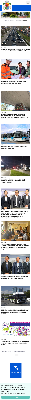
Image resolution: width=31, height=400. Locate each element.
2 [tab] (19, 15)
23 (13, 355)
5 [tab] (24, 15)
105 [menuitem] (28, 355)
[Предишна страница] (2, 355)
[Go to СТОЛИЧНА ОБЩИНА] (7, 5)
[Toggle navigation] (28, 2)
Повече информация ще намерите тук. (13, 393)
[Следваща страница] (2, 357)
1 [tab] (17, 15)
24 (17, 355)
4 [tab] (22, 15)
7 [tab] (27, 15)
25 (21, 355)
